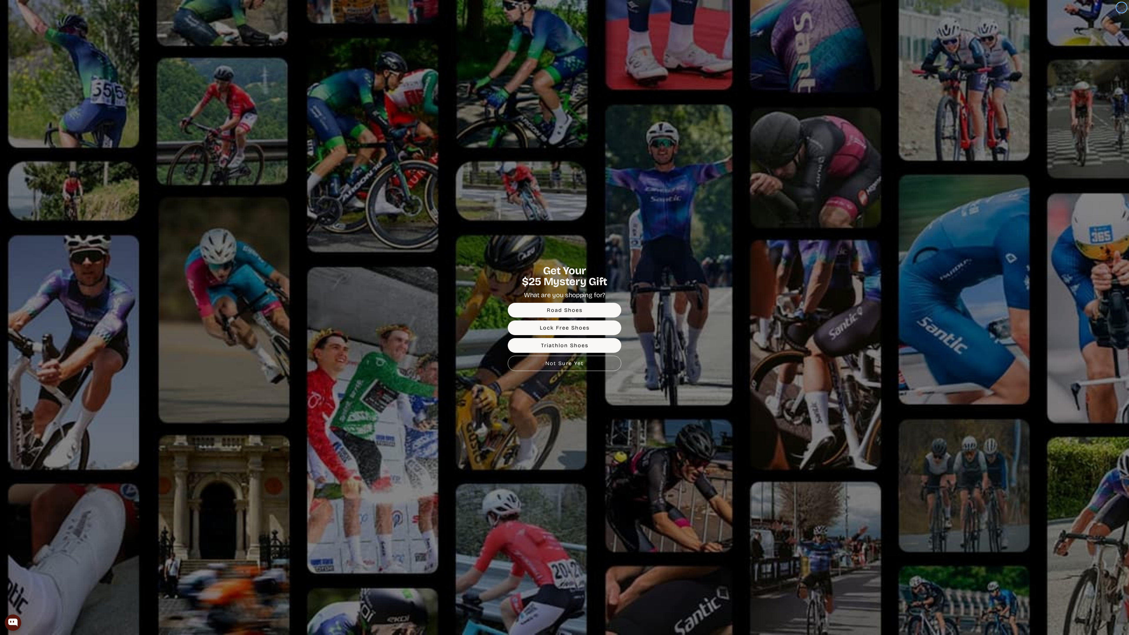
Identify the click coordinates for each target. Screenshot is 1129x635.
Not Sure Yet (564, 363)
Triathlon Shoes (564, 345)
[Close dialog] (1121, 7)
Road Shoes (564, 310)
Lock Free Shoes (564, 328)
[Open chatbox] (13, 622)
